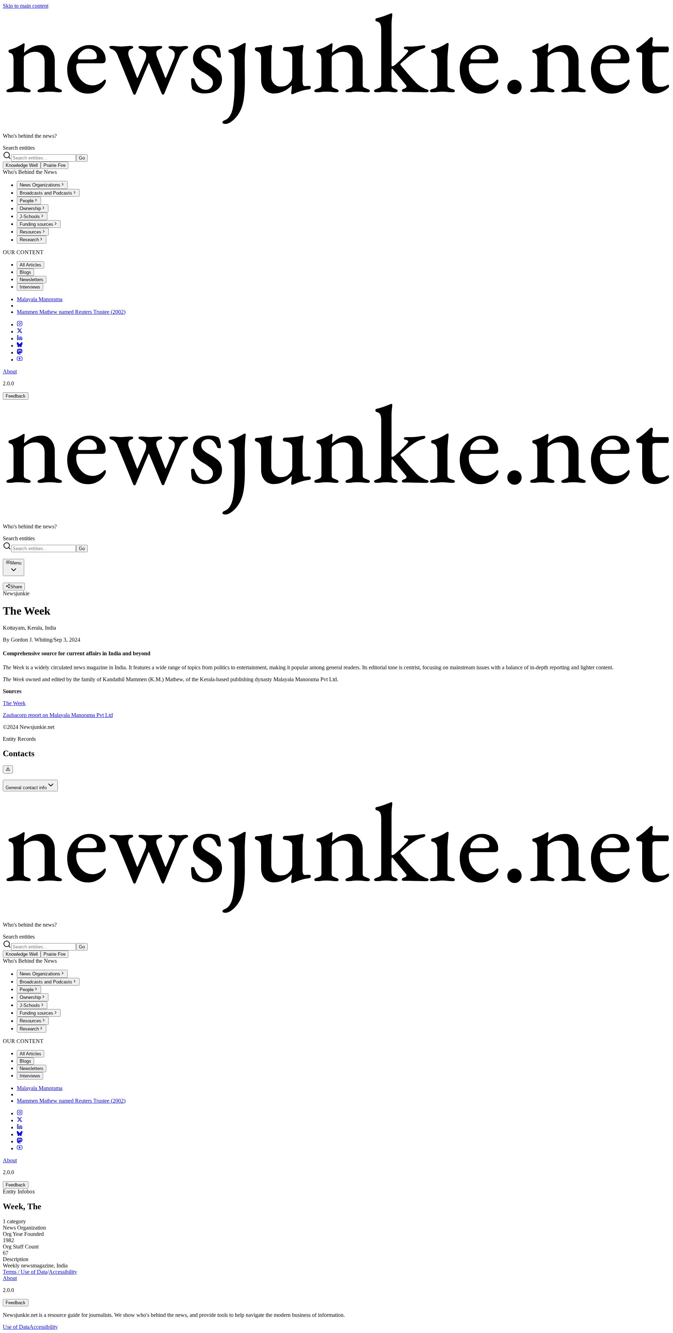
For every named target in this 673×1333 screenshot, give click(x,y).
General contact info (26, 787)
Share (16, 586)
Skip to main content (25, 6)
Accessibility (63, 1272)
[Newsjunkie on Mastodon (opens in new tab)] (19, 353)
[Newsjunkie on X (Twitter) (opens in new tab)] (19, 331)
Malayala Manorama (39, 299)
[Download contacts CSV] (8, 769)
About (10, 371)
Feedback (16, 396)
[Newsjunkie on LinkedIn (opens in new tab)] (19, 338)
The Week (14, 703)
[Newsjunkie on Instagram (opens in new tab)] (19, 324)
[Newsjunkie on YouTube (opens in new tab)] (19, 360)
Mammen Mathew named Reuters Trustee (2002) (71, 312)
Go (82, 158)
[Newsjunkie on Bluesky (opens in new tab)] (19, 346)
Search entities (19, 148)
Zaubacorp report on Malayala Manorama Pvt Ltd (58, 715)
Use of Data (16, 1327)
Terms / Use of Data (25, 1272)
